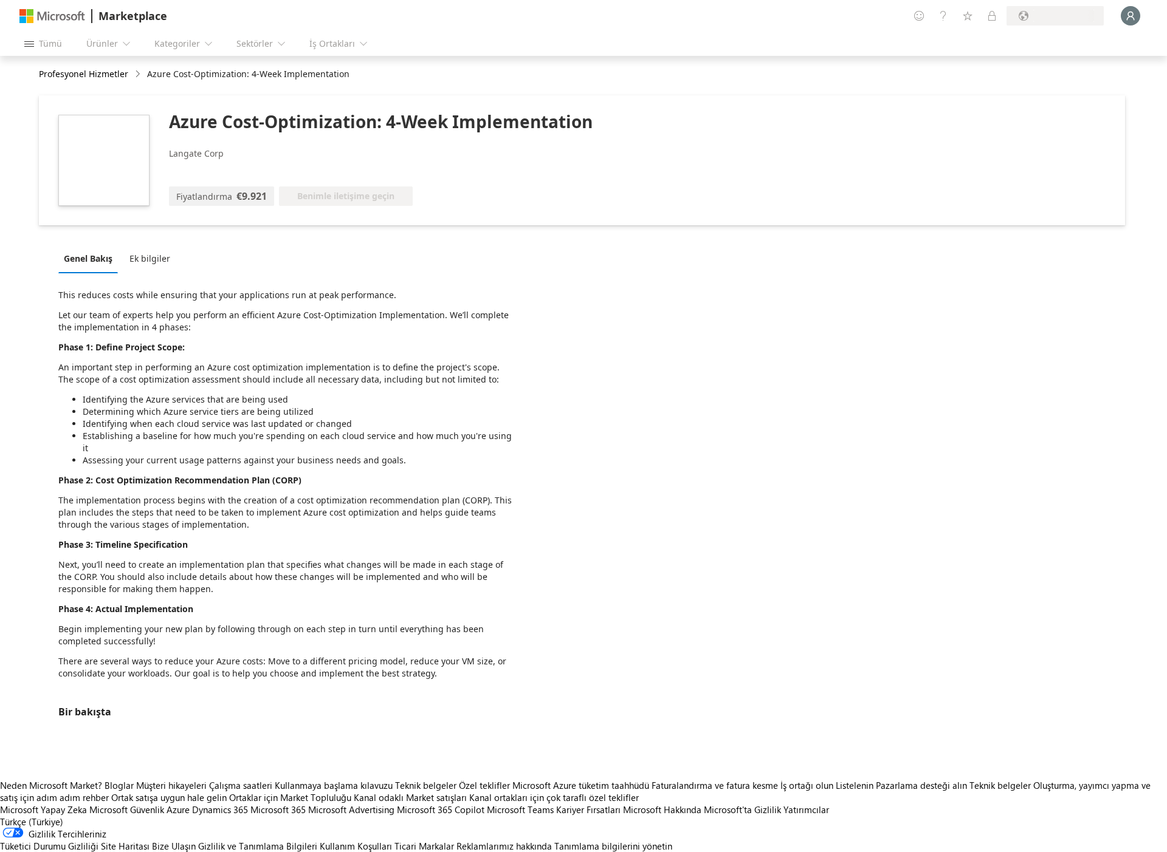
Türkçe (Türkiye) (31, 822)
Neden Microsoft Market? (51, 785)
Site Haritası (125, 846)
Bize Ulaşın (174, 846)
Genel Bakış (88, 258)
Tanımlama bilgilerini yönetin (613, 846)
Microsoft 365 (278, 809)
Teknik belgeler (425, 785)
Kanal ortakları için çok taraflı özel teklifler (554, 797)
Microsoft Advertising (351, 809)
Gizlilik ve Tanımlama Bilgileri (257, 846)
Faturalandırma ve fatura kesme (715, 785)
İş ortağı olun (806, 785)
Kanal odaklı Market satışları (410, 797)
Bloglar (119, 785)
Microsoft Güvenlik (126, 809)
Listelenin (854, 785)
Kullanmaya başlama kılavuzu (334, 785)
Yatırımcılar (806, 809)
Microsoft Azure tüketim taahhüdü (582, 785)
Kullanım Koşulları (356, 846)
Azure (178, 809)
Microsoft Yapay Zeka (43, 809)
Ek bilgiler (149, 258)
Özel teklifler (484, 785)
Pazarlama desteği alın (921, 785)
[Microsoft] (52, 16)
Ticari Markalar (424, 846)
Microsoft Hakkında (662, 809)
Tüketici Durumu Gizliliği (49, 846)
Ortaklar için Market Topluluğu (290, 797)
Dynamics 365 (220, 809)
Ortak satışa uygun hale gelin (169, 797)
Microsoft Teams (520, 809)
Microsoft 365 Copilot (440, 809)
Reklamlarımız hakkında (504, 846)
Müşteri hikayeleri (171, 785)
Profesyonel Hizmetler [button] (83, 74)
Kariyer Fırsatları (588, 809)
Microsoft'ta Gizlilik (742, 809)
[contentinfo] (138, 74)
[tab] (91, 258)
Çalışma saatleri (240, 785)
